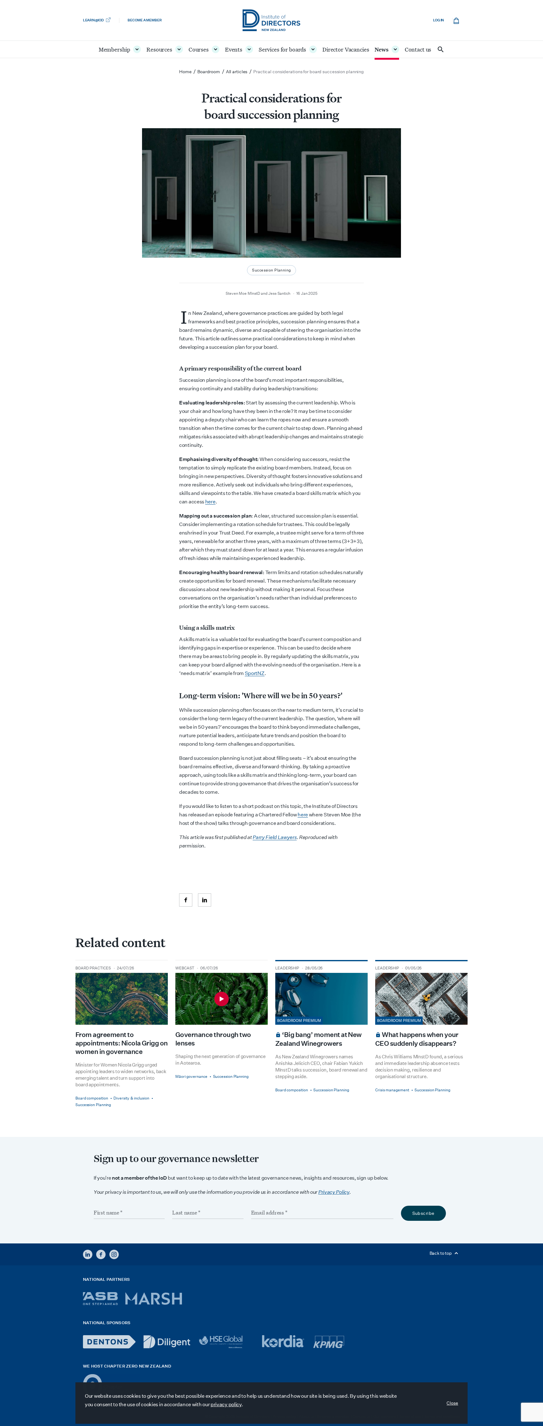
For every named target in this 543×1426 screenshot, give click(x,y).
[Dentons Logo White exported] (109, 1341)
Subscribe (423, 1213)
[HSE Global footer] (226, 1341)
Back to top (441, 1253)
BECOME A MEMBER (145, 20)
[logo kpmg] (328, 1341)
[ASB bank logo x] (100, 1298)
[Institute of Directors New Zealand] (271, 20)
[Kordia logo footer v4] (284, 1341)
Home (185, 71)
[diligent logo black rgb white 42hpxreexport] (166, 1341)
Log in (438, 20)
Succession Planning (271, 270)
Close (452, 1403)
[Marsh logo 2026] (153, 1298)
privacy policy (226, 1404)
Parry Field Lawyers (275, 837)
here (210, 502)
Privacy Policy (333, 1192)
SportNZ (255, 673)
